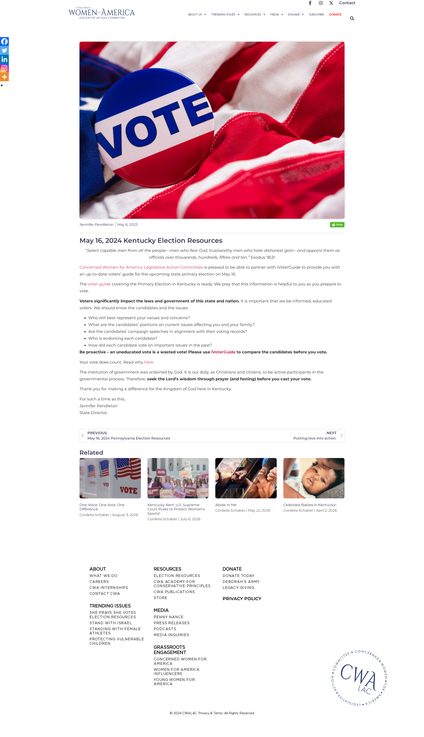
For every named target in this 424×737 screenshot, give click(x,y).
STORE (160, 598)
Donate (335, 14)
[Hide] (2, 85)
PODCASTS (165, 629)
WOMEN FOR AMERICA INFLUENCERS (177, 671)
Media (274, 14)
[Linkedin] (4, 59)
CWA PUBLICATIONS (174, 592)
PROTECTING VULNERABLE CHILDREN (116, 641)
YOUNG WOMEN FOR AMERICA (174, 682)
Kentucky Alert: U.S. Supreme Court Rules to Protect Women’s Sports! (176, 509)
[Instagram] (4, 68)
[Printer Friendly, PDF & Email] (337, 226)
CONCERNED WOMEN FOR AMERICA (180, 661)
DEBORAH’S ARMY (241, 582)
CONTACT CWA (104, 594)
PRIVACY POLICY (242, 598)
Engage (294, 14)
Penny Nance (169, 617)
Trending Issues (223, 14)
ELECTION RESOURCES (177, 576)
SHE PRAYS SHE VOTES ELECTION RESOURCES (112, 615)
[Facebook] (4, 41)
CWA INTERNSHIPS (108, 588)
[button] (352, 18)
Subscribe (316, 14)
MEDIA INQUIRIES (171, 635)
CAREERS (99, 582)
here (148, 362)
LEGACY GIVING (238, 588)
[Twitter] (4, 50)
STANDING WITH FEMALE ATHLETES (115, 631)
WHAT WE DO (103, 576)
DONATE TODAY (239, 576)
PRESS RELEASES (171, 623)
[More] (4, 76)
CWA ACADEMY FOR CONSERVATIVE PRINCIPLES (182, 584)
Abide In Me (226, 505)
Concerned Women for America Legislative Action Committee (141, 267)
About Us (195, 14)
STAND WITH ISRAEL (110, 623)
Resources (252, 14)
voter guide (99, 284)
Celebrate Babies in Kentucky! (309, 505)
